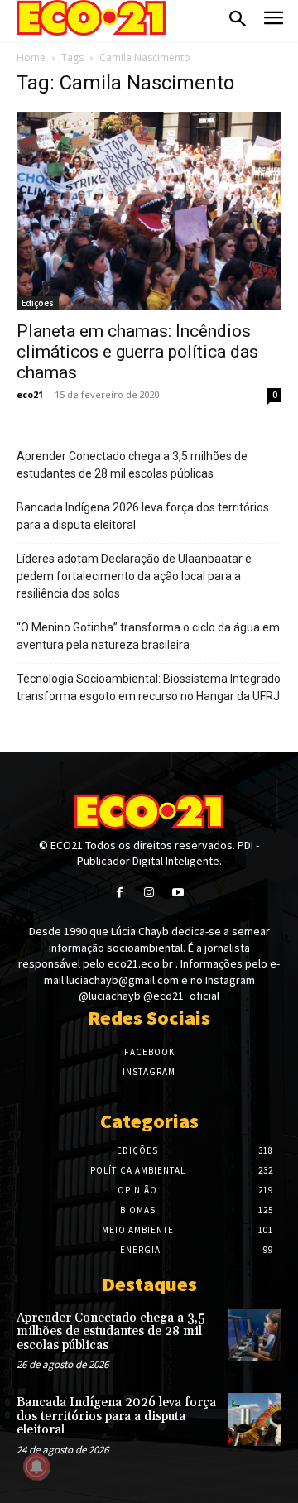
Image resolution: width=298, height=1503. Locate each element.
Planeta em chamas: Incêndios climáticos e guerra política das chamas (137, 351)
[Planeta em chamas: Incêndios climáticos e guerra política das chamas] (149, 211)
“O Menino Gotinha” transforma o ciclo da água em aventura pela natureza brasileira (148, 636)
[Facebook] (119, 892)
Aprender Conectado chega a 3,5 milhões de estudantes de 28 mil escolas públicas (132, 464)
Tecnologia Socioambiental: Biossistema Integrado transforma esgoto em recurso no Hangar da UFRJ (149, 687)
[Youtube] (178, 892)
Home (31, 57)
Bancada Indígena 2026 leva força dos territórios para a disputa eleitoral (143, 516)
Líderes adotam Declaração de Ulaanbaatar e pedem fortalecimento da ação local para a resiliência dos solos (134, 576)
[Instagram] (148, 892)
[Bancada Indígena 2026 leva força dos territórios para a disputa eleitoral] (254, 1419)
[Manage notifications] (36, 1466)
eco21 (30, 394)
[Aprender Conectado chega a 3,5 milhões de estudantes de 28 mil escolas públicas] (254, 1335)
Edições (38, 303)
